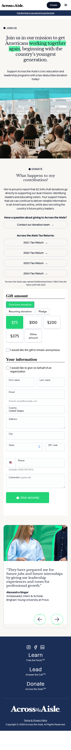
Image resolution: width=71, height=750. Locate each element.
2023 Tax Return (33, 263)
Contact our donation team (33, 224)
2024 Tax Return (33, 273)
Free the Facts (35, 660)
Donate (53, 5)
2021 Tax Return (33, 242)
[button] (66, 5)
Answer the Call (35, 674)
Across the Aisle (35, 689)
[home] (12, 5)
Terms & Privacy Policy (35, 720)
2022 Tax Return (33, 252)
